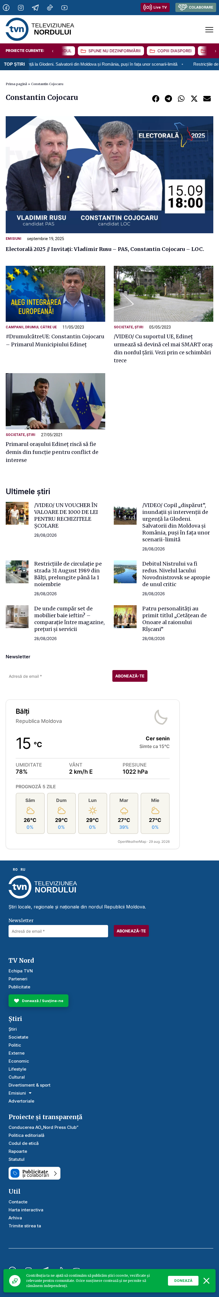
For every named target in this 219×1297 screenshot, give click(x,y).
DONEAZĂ (183, 1280)
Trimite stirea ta (25, 1225)
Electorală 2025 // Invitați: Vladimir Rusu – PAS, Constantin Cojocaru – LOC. (105, 249)
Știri (139, 327)
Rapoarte (18, 1151)
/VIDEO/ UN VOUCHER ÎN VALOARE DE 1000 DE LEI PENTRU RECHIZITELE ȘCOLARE (66, 515)
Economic (19, 1061)
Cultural (17, 1077)
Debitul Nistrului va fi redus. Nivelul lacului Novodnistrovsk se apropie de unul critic (176, 574)
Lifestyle (17, 1069)
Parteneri (18, 979)
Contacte (18, 1201)
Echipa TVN (21, 971)
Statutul (17, 1159)
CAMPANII (14, 327)
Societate (123, 327)
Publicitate (19, 987)
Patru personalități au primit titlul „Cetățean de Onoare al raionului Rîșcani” (174, 618)
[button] (155, 98)
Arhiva (15, 1217)
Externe (17, 1053)
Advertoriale (21, 1101)
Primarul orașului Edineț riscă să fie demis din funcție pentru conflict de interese (52, 452)
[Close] (206, 1281)
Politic (15, 1045)
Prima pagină (16, 84)
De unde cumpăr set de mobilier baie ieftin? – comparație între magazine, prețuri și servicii (69, 618)
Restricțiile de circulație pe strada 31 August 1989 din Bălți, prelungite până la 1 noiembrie (68, 574)
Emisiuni (13, 239)
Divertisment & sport (29, 1085)
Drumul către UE (41, 327)
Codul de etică (24, 1143)
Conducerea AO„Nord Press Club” (43, 1127)
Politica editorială (26, 1135)
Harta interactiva (26, 1209)
